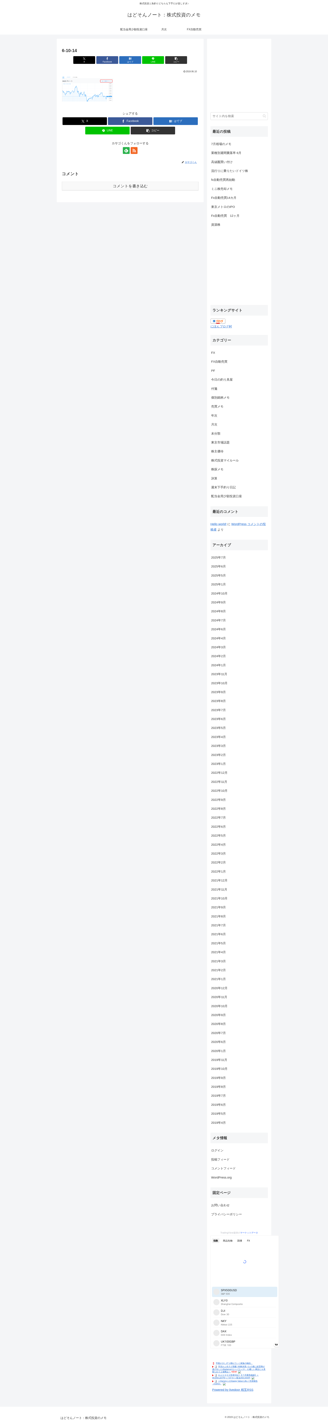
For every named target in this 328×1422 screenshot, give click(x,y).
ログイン (217, 1150)
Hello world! (218, 524)
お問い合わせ (220, 1205)
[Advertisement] (239, 77)
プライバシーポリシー (226, 1214)
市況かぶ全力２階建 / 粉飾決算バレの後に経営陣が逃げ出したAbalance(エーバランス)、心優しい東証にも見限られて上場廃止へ (238, 1369)
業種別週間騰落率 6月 (226, 153)
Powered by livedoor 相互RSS (232, 1390)
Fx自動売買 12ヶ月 (225, 215)
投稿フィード (220, 1159)
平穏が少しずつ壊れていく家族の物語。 (234, 1363)
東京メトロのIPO (223, 207)
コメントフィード (223, 1168)
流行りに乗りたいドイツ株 (229, 171)
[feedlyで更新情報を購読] (126, 150)
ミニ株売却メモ (222, 189)
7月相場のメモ (221, 144)
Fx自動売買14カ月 (223, 197)
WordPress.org (221, 1177)
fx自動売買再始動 (223, 179)
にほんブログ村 (221, 326)
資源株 (215, 224)
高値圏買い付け (222, 162)
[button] (176, 60)
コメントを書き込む (130, 186)
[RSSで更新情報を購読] (134, 150)
